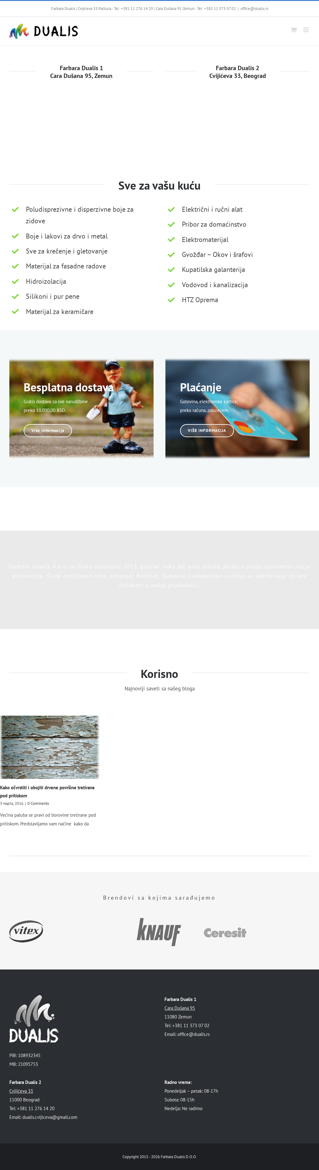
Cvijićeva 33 (21, 1091)
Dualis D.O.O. (185, 1156)
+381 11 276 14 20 (137, 8)
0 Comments (38, 803)
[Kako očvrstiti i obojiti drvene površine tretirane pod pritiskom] (50, 747)
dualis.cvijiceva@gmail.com (49, 1117)
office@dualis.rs (254, 8)
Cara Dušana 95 (179, 1008)
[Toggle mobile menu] (306, 30)
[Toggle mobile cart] (294, 30)
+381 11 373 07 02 (220, 8)
